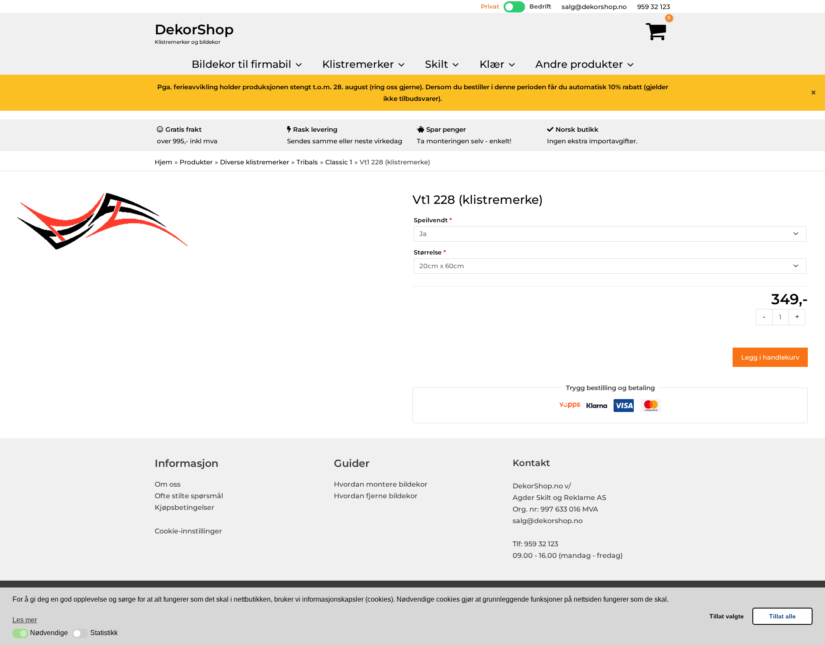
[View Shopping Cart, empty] (656, 33)
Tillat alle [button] (782, 616)
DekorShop (194, 29)
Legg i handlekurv (770, 357)
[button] (20, 633)
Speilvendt (433, 220)
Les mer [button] (24, 620)
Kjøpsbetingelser (184, 507)
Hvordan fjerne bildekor (376, 496)
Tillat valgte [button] (726, 616)
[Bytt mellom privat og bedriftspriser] (514, 6)
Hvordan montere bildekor (381, 484)
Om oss (167, 484)
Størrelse (430, 252)
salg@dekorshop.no (593, 7)
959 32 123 (653, 7)
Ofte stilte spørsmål (189, 496)
